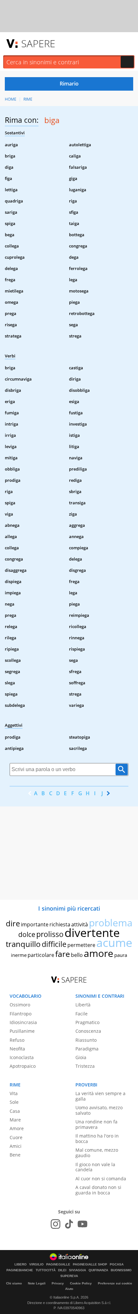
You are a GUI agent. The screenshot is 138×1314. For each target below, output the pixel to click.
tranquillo (23, 944)
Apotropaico (23, 1066)
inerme (19, 955)
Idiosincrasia (23, 1022)
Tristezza (85, 1066)
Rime (27, 99)
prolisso (50, 934)
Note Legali (37, 1283)
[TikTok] (69, 1224)
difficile (54, 944)
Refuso (17, 1040)
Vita (14, 1093)
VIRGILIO (36, 1264)
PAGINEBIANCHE (19, 1270)
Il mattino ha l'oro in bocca (97, 1138)
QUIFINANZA (98, 1270)
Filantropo (20, 1014)
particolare (41, 955)
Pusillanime (22, 1031)
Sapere (38, 43)
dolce (26, 934)
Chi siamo (14, 1283)
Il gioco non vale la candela (95, 1167)
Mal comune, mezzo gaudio (96, 1152)
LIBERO (20, 1264)
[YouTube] (82, 1224)
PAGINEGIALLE (58, 1264)
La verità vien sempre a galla (100, 1096)
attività (79, 924)
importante (34, 924)
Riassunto (86, 1040)
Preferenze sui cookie (115, 1283)
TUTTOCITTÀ (46, 1270)
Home (10, 99)
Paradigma (87, 1049)
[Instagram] (55, 1224)
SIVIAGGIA (77, 1270)
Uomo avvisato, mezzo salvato (99, 1110)
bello (77, 955)
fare (62, 953)
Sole (14, 1102)
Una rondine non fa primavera (96, 1124)
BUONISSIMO (121, 1270)
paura (120, 955)
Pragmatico (87, 1022)
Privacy (58, 1283)
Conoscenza (88, 1031)
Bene (15, 1155)
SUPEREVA (69, 1276)
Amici (16, 1146)
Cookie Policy (81, 1283)
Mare (15, 1120)
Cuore (16, 1137)
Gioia (80, 1057)
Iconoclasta (22, 1057)
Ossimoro (20, 1005)
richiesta (59, 924)
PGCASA (117, 1264)
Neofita (17, 1049)
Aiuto (69, 1289)
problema (111, 922)
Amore (17, 1128)
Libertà (83, 1005)
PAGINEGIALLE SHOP (90, 1264)
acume (114, 942)
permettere (81, 945)
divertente (92, 933)
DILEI (62, 1270)
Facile (81, 1014)
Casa (15, 1111)
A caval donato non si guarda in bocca (98, 1190)
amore (98, 953)
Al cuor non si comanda (100, 1178)
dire (13, 923)
